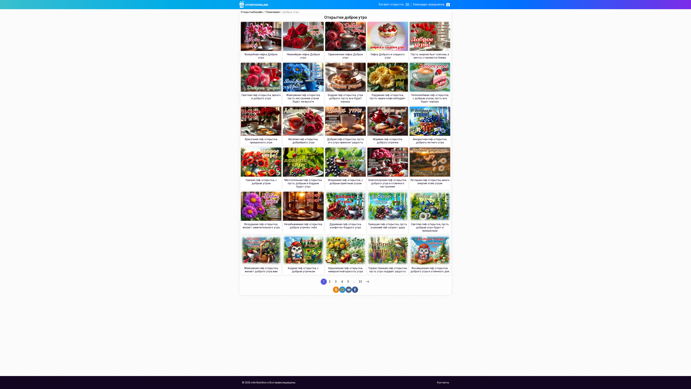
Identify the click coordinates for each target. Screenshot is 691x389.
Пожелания (272, 12)
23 (360, 281)
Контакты (443, 382)
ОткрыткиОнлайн (252, 12)
